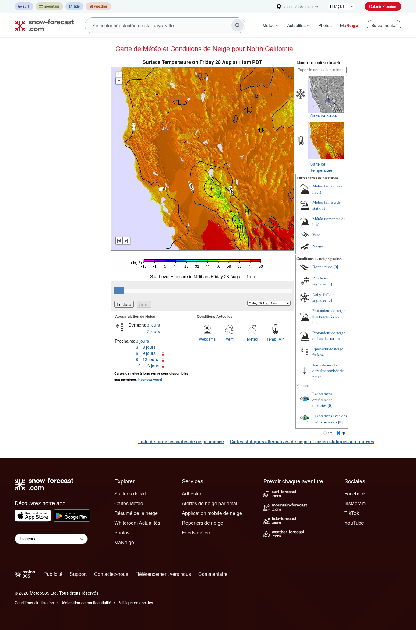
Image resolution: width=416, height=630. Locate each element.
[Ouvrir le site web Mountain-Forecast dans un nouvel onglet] (49, 6)
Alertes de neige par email (210, 503)
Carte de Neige (323, 116)
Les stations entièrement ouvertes (322, 399)
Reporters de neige (202, 522)
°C (330, 433)
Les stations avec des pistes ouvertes (329, 419)
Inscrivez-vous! (150, 379)
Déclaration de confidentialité (85, 602)
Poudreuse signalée (321, 281)
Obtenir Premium (383, 6)
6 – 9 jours (146, 353)
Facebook (355, 493)
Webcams (207, 339)
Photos (325, 25)
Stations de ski (130, 493)
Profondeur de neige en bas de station (328, 335)
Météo (269, 25)
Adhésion (192, 493)
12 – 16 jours (148, 365)
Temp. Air (275, 339)
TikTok (351, 512)
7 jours (153, 331)
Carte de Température (321, 167)
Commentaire (212, 573)
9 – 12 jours (147, 359)
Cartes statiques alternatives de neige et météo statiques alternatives (302, 441)
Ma (349, 25)
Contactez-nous (111, 573)
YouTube (354, 522)
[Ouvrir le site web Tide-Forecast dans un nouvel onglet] (74, 6)
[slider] (119, 290)
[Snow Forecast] (42, 25)
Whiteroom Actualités (137, 522)
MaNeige (124, 542)
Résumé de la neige (136, 512)
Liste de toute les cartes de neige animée (181, 441)
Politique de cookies (135, 602)
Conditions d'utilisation (34, 602)
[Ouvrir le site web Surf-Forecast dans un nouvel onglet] (24, 6)
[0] (335, 266)
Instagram (355, 503)
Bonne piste (322, 266)
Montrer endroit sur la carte (318, 62)
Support (78, 573)
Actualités (296, 25)
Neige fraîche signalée (323, 297)
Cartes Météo (128, 503)
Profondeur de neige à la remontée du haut (328, 316)
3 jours (153, 325)
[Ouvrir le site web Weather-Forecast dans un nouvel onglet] (98, 6)
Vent (230, 339)
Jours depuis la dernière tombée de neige (328, 371)
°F (343, 433)
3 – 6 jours (146, 347)
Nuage (317, 246)
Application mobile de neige (212, 512)
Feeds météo (196, 532)
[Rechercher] (237, 25)
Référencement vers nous (163, 573)
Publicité (53, 573)
